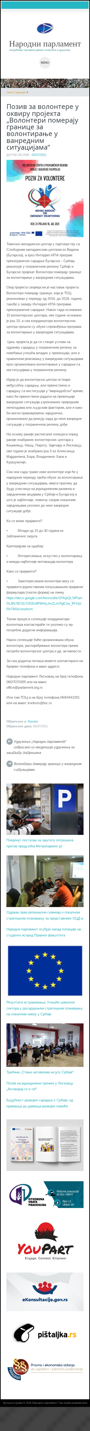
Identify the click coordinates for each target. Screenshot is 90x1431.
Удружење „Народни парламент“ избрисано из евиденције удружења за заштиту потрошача (40, 747)
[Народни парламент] (45, 28)
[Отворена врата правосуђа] (45, 1194)
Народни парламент (45, 43)
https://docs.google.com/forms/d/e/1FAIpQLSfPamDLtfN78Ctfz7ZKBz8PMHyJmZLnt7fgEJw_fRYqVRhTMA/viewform (44, 603)
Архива (33, 721)
